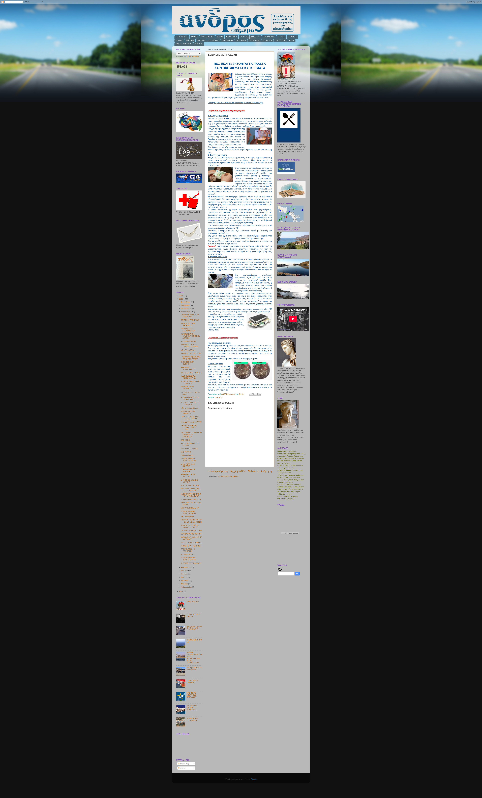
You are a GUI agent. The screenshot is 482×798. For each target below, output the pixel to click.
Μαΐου (184, 577)
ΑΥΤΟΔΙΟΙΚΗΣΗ (207, 37)
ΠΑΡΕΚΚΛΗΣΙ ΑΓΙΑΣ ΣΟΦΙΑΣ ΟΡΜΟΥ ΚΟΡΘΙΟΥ (189, 427)
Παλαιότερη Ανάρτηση (260, 471)
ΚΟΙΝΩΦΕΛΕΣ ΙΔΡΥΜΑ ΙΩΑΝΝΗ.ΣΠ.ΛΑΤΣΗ (190, 526)
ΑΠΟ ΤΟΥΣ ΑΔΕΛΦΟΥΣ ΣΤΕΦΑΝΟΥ (190, 404)
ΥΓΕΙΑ (291, 40)
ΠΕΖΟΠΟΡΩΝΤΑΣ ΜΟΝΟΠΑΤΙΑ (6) (188, 559)
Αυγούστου (186, 567)
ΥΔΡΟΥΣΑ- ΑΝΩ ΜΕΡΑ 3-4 (191, 373)
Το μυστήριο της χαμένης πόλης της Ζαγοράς (190, 358)
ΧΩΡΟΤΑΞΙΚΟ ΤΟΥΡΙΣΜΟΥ (192, 719)
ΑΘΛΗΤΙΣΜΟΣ (181, 37)
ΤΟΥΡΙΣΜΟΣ (280, 40)
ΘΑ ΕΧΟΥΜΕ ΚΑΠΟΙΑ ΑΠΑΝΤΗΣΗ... (192, 708)
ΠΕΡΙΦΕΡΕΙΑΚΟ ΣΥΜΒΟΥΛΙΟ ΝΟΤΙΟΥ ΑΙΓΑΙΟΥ (190, 336)
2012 (181, 591)
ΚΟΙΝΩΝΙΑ (292, 37)
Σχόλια (182, 768)
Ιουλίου (184, 571)
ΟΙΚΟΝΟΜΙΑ (213, 40)
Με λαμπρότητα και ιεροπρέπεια (194, 669)
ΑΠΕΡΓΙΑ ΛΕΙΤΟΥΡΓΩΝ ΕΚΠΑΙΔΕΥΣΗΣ (190, 398)
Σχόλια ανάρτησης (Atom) (228, 476)
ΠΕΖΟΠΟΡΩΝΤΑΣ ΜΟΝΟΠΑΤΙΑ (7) (188, 512)
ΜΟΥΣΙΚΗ (190, 40)
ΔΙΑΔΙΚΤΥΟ (255, 37)
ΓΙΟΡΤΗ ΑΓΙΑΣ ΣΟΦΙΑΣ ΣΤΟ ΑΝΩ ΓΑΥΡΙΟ (190, 418)
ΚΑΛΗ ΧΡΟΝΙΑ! (193, 602)
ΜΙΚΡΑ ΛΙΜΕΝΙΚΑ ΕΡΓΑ (190, 508)
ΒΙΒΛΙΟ (220, 37)
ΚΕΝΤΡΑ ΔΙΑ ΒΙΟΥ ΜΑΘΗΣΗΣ (188, 412)
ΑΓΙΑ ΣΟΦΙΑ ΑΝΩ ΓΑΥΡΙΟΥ (191, 422)
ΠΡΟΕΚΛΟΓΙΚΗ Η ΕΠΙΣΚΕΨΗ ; (188, 550)
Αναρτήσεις (184, 764)
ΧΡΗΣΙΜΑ (198, 44)
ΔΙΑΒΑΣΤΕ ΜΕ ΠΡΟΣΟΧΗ (191, 353)
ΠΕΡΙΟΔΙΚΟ (241, 40)
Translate (195, 57)
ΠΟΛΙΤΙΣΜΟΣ (255, 40)
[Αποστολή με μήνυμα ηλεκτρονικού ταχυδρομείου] (250, 394)
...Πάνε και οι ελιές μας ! (190, 408)
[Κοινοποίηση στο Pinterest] (260, 394)
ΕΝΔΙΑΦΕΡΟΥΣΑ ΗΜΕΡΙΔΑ (187, 363)
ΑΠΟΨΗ (194, 37)
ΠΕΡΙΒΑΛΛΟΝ (227, 40)
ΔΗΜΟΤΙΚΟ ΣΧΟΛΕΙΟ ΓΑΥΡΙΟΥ (189, 481)
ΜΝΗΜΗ (179, 40)
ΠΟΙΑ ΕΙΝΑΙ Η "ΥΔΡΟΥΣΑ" (191, 499)
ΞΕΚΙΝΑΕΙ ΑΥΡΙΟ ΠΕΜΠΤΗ (191, 534)
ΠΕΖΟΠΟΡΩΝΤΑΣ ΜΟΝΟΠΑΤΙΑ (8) (188, 460)
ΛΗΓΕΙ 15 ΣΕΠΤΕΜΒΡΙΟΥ (191, 563)
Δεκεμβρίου (186, 302)
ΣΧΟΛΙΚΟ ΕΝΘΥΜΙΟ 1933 (191, 530)
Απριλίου (185, 581)
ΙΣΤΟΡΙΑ (281, 37)
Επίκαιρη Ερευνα (187, 455)
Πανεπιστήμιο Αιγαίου (189, 449)
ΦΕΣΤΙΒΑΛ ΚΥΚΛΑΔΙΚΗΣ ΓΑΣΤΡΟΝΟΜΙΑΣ (190, 490)
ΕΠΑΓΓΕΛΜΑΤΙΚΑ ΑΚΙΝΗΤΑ (188, 470)
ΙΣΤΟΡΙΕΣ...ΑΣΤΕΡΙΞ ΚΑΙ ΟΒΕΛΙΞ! (194, 628)
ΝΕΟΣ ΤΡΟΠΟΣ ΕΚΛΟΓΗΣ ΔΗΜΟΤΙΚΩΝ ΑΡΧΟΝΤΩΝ (191, 435)
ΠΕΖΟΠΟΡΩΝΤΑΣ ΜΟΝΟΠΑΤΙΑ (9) (188, 377)
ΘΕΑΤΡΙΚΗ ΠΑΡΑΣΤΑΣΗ (190, 320)
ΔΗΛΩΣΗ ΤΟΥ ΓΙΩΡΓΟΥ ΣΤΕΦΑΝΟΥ (190, 382)
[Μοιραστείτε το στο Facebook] (257, 394)
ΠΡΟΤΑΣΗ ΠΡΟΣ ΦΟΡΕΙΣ (191, 543)
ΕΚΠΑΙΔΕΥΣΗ (269, 37)
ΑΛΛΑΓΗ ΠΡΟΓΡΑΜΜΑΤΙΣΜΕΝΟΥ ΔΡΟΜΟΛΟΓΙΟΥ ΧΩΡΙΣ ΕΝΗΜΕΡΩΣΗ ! (194, 658)
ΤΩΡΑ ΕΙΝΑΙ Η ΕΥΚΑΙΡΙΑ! (192, 681)
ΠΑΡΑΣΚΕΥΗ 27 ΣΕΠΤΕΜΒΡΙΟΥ (188, 330)
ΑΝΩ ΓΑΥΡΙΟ (186, 452)
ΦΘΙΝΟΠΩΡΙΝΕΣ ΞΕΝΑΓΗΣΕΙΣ (187, 388)
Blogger (254, 779)
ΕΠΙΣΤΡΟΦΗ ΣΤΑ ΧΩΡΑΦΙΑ (188, 465)
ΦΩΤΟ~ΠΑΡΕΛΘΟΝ (183, 44)
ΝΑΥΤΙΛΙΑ (201, 40)
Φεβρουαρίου (186, 587)
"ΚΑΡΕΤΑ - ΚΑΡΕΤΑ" (189, 341)
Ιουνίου (184, 574)
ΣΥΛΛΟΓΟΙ (268, 40)
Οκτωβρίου (185, 308)
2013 (181, 299)
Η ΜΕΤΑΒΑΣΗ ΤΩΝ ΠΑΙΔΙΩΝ (188, 476)
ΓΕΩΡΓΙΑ (243, 37)
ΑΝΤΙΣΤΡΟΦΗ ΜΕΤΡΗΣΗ (191, 546)
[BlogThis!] (253, 394)
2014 (181, 296)
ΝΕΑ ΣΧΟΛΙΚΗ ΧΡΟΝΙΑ (190, 485)
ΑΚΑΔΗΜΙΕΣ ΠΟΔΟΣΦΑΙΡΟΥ (188, 368)
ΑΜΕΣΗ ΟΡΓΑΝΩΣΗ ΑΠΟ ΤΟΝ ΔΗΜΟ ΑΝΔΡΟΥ (191, 495)
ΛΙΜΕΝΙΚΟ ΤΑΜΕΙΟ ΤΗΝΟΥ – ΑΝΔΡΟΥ (189, 346)
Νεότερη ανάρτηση (218, 471)
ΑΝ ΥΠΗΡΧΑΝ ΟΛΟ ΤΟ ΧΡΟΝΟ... (190, 444)
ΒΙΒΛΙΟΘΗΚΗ (231, 37)
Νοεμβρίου (185, 305)
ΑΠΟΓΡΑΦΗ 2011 (188, 554)
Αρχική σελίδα (238, 471)
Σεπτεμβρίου (186, 312)
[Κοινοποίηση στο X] (255, 394)
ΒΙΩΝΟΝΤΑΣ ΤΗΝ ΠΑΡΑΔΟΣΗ (188, 324)
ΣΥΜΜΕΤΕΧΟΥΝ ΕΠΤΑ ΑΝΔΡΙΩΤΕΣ (190, 316)
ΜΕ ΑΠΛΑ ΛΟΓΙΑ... (188, 350)
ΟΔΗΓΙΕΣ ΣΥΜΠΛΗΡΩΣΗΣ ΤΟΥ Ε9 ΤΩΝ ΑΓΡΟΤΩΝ (191, 521)
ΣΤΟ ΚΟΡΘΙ (185, 440)
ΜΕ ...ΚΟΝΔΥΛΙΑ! (187, 517)
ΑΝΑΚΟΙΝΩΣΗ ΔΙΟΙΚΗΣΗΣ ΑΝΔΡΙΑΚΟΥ (191, 538)
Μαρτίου (184, 584)
